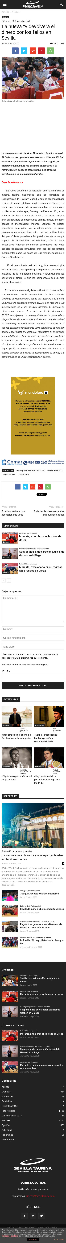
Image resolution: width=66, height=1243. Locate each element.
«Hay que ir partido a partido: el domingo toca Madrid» (47, 779)
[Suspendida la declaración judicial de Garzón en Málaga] (10, 553)
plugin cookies (59, 1239)
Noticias (5, 17)
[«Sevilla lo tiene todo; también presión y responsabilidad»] (49, 716)
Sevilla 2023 (23, 474)
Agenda (5, 1086)
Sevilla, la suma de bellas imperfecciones (42, 909)
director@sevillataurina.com (40, 1195)
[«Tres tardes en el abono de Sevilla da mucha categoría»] (17, 716)
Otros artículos (11, 526)
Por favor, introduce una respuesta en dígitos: (25, 664)
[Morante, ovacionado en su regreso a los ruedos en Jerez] (10, 568)
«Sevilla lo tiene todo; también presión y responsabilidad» (45, 738)
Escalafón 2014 (9, 1105)
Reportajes (7, 847)
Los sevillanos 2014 (12, 1115)
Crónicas (6, 1091)
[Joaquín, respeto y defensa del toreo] (10, 895)
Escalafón (7, 1101)
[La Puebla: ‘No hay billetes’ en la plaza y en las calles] (10, 942)
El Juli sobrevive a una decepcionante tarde (13, 513)
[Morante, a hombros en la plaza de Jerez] (10, 538)
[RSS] (33, 1216)
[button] (61, 4)
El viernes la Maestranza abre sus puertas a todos (49, 513)
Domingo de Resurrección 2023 (30, 470)
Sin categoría (8, 1139)
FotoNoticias (8, 1110)
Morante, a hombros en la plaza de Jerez (41, 994)
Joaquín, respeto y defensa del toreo (39, 893)
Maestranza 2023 (54, 470)
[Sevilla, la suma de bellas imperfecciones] (10, 911)
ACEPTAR (33, 1240)
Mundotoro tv (9, 474)
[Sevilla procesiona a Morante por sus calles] (10, 980)
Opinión (6, 1125)
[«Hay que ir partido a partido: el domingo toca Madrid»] (49, 757)
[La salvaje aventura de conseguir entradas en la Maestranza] (33, 825)
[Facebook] (24, 1216)
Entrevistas (7, 725)
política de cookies (10, 1236)
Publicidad (7, 1129)
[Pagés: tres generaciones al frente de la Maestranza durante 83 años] (10, 926)
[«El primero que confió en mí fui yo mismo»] (17, 757)
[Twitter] (41, 1216)
